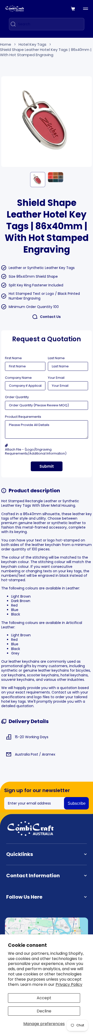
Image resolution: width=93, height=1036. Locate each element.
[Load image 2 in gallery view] (55, 177)
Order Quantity (17, 397)
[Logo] (15, 8)
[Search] (11, 24)
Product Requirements (23, 417)
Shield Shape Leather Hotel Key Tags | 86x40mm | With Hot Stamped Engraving (46, 52)
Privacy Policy (69, 984)
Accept (44, 998)
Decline (44, 1011)
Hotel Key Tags (32, 44)
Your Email (56, 378)
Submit (46, 466)
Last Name (56, 358)
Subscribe (77, 803)
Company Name (18, 378)
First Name (13, 358)
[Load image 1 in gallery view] (37, 179)
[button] (73, 8)
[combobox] (46, 24)
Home (5, 44)
